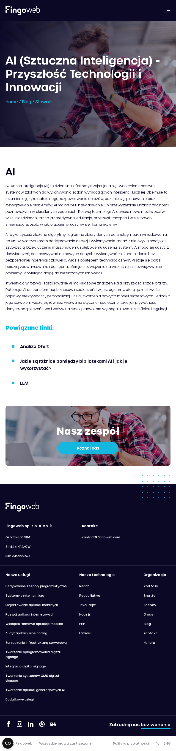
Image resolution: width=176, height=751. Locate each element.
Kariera (149, 642)
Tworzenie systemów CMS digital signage (32, 678)
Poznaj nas (88, 448)
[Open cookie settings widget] (7, 743)
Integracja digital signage (26, 666)
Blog (26, 101)
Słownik (43, 101)
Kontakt (150, 633)
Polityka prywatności (131, 743)
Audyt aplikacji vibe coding (26, 633)
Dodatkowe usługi (20, 699)
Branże (149, 595)
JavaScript (87, 605)
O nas (148, 614)
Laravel (85, 633)
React (84, 586)
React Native (89, 595)
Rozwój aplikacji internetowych (30, 614)
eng (167, 743)
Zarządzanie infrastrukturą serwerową (36, 642)
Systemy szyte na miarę (25, 595)
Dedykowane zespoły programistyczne (36, 586)
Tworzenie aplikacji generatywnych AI (35, 690)
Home (12, 101)
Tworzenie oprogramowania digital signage (33, 654)
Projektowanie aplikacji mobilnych (32, 605)
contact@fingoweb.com (101, 537)
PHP (82, 623)
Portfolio (150, 586)
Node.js (85, 614)
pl (157, 743)
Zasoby (149, 605)
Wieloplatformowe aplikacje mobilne (34, 623)
